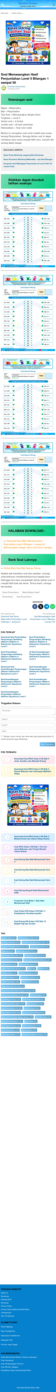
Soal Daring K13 (35, 1004)
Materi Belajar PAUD (28, 964)
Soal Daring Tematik (11, 1012)
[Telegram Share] (46, 606)
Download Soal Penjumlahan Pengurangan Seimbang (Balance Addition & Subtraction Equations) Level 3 (13, 642)
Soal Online (31, 1021)
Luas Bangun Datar (40, 947)
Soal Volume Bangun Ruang (34, 1034)
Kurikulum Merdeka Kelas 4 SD (15, 947)
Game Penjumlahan (10, 592)
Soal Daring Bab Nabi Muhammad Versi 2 (32, 870)
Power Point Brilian (10, 982)
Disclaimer (5, 1296)
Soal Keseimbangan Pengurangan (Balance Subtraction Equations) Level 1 (39, 682)
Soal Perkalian (29, 1030)
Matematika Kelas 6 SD (11, 960)
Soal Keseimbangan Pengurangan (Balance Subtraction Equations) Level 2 (11, 682)
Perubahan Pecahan (30, 977)
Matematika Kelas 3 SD (12, 955)
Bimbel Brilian (28, 3)
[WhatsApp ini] (52, 606)
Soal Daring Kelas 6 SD (12, 1008)
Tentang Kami (6, 1312)
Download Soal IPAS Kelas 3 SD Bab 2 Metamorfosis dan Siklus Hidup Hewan (31, 837)
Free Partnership (7, 1360)
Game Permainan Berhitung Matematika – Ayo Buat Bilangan (28, 159)
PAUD (31, 969)
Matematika (8, 951)
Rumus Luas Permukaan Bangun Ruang (18, 990)
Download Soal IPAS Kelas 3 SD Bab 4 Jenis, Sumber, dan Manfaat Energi (31, 759)
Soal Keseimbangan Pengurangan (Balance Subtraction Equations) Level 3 (39, 670)
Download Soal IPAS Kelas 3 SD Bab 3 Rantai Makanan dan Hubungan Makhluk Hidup (32, 771)
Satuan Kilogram (38, 995)
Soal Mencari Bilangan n (12, 1021)
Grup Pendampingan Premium (12, 1363)
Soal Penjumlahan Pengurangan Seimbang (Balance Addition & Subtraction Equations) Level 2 (40, 642)
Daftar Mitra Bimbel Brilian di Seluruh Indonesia (19, 1357)
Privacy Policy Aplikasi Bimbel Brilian (15, 1309)
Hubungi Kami (6, 1299)
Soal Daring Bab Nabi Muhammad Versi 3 (32, 860)
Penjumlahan (7, 596)
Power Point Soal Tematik (13, 986)
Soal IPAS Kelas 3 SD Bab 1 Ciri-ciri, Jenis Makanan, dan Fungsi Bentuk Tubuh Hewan (30, 849)
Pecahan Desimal (10, 977)
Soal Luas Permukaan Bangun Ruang (17, 1017)
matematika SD (9, 964)
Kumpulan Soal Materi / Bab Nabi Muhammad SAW (29, 901)
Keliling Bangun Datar (28, 938)
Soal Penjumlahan (24, 596)
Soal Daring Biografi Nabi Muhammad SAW (31, 891)
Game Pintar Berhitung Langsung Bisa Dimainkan (24, 155)
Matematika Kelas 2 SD (27, 951)
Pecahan (43, 969)
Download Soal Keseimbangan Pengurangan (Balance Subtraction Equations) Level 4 (14, 670)
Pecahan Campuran (28, 973)
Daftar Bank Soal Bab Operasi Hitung (22, 568)
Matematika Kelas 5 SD (35, 955)
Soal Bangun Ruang (11, 999)
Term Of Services (7, 1316)
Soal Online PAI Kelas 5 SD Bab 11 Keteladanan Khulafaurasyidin (30, 912)
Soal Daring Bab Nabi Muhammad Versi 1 (32, 881)
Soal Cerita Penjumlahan (33, 999)
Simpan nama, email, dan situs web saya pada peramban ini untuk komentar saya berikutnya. (27, 737)
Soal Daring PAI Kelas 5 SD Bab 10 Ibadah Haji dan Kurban (30, 922)
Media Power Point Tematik (13, 969)
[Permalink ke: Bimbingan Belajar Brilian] (3, 87)
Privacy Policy (6, 1306)
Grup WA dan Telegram (9, 1367)
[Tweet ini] (40, 606)
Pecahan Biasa (9, 973)
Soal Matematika (43, 1017)
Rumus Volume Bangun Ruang (15, 995)
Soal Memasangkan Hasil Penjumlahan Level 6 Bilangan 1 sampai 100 (42, 617)
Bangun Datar (9, 938)
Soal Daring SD (32, 1008)
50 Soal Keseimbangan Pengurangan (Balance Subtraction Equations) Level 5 (39, 655)
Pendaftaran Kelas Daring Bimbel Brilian (16, 1370)
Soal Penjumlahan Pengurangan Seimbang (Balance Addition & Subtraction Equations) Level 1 (11, 656)
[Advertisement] (28, 1161)
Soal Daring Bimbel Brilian (13, 1004)
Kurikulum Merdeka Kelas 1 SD (35, 942)
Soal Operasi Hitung (11, 1026)
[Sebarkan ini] (35, 606)
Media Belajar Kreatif (30, 592)
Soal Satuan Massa (11, 1034)
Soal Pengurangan (32, 1026)
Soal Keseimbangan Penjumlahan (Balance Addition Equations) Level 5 (13, 694)
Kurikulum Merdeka (11, 942)
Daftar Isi (4, 1293)
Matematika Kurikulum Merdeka (37, 960)
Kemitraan (5, 1302)
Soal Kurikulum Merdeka (34, 1012)
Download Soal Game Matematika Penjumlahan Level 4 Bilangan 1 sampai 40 (14, 617)
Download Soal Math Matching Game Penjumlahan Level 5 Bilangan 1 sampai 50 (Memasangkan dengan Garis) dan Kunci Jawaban (27, 544)
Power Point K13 (30, 982)
